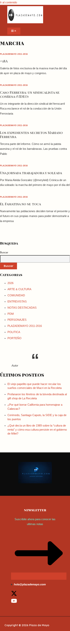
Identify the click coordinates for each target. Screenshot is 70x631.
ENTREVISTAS (17, 301)
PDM (10, 313)
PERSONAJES (17, 319)
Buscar (4, 252)
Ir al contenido (8, 2)
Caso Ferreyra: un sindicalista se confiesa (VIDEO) (30, 94)
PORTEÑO (14, 338)
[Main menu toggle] (13, 31)
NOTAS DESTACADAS (22, 307)
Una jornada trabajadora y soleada (31, 172)
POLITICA (13, 332)
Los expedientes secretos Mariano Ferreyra (31, 134)
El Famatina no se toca (20, 204)
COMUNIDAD (16, 295)
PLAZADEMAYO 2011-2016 (14, 54)
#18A (4, 61)
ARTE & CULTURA (19, 289)
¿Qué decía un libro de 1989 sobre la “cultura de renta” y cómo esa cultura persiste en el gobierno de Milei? (37, 429)
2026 (10, 283)
